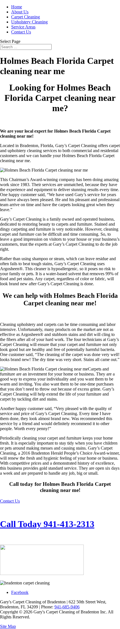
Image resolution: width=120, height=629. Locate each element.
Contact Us (21, 32)
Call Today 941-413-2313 (47, 524)
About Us (19, 11)
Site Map (8, 626)
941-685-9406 (67, 606)
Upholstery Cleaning (29, 21)
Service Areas (23, 27)
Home (16, 6)
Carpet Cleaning (25, 16)
